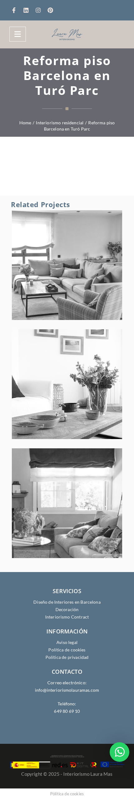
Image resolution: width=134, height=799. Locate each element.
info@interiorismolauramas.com (67, 690)
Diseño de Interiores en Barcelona (67, 602)
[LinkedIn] (27, 11)
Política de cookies (66, 649)
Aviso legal (67, 642)
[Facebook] (15, 11)
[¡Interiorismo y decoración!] (67, 34)
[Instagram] (39, 11)
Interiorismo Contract (67, 616)
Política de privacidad (67, 657)
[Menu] (17, 34)
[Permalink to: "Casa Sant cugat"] (79, 511)
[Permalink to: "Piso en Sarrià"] (79, 273)
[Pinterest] (50, 11)
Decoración (67, 609)
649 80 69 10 (67, 711)
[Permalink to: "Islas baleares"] (79, 392)
